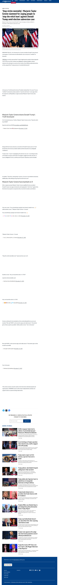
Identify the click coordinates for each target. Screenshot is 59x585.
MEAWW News (6, 559)
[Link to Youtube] (35, 570)
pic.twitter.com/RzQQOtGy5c (21, 125)
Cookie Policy (6, 575)
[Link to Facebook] (30, 570)
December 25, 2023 (23, 128)
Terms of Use (6, 577)
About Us (5, 570)
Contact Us (18, 570)
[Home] (6, 1)
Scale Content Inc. (16, 559)
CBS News (4, 59)
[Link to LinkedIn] (39, 570)
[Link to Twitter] (33, 570)
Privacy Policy (6, 573)
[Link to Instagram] (32, 570)
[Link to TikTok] (37, 570)
